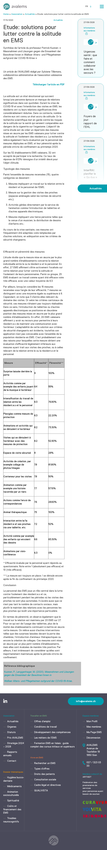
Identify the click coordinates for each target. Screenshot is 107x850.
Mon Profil (92, 721)
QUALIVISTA (41, 791)
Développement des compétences (52, 732)
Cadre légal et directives (47, 785)
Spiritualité (13, 801)
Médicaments (14, 786)
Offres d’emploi (42, 721)
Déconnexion (93, 738)
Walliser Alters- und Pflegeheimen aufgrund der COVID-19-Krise (38, 681)
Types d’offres (41, 769)
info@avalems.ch (86, 701)
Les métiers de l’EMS (45, 738)
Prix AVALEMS (15, 738)
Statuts (11, 732)
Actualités (30, 14)
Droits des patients (44, 774)
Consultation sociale (45, 780)
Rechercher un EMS (44, 763)
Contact (11, 761)
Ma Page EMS (94, 732)
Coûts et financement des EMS (12, 809)
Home (6, 14)
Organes (11, 727)
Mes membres (94, 727)
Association (16, 14)
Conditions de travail (45, 727)
